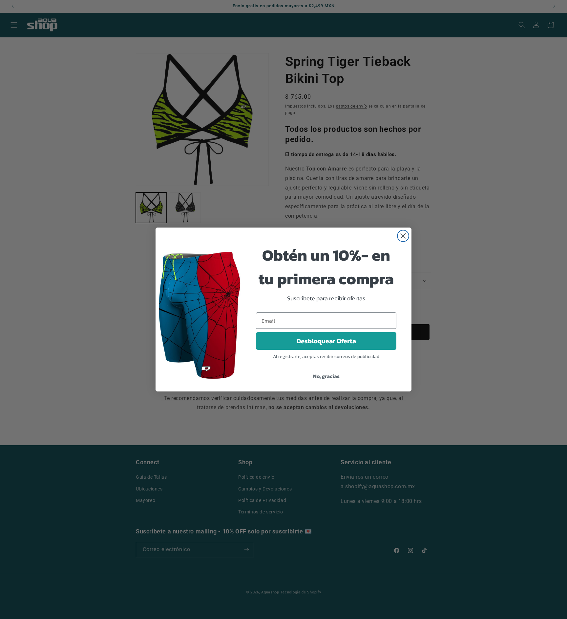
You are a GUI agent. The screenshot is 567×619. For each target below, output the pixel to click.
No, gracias (326, 376)
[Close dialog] (403, 236)
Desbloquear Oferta (326, 341)
